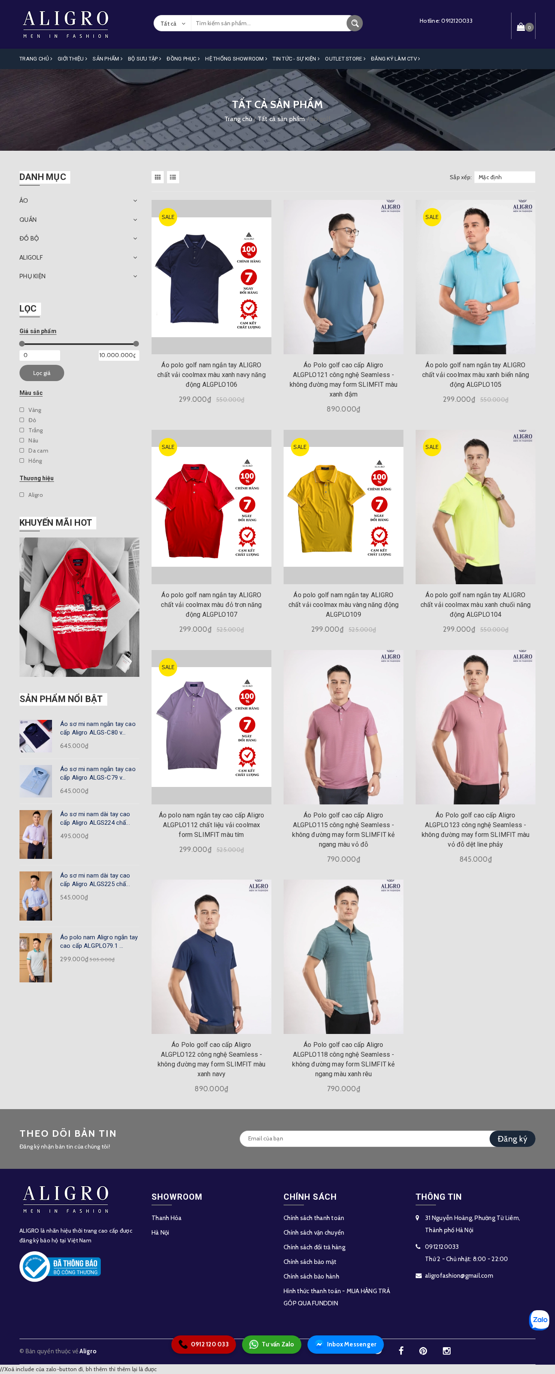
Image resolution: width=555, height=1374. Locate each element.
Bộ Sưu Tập (143, 59)
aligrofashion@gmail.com (459, 1275)
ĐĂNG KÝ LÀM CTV (394, 59)
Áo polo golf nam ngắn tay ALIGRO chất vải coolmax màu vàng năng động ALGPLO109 (343, 604)
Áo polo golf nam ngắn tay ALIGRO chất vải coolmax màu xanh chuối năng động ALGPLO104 (476, 604)
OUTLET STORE (344, 59)
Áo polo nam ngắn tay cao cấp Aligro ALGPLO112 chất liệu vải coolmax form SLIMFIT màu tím (211, 825)
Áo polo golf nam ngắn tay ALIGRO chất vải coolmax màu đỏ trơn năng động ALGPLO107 (211, 604)
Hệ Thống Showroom (235, 59)
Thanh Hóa (167, 1218)
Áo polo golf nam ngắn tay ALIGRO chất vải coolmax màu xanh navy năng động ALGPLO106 (211, 374)
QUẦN (28, 219)
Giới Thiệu (71, 59)
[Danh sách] (174, 177)
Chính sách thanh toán (314, 1218)
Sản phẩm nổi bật (61, 699)
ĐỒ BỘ (29, 238)
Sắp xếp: (461, 177)
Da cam (37, 450)
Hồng (34, 460)
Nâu (32, 440)
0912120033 (457, 20)
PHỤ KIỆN (33, 276)
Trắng (35, 430)
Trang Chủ (35, 59)
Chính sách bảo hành (311, 1276)
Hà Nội (160, 1232)
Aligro (35, 494)
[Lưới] (158, 177)
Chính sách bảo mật (310, 1262)
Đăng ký (512, 1139)
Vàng (34, 410)
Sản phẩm (106, 59)
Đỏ (31, 420)
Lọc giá (41, 373)
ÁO (24, 200)
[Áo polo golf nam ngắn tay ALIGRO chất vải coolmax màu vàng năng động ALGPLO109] (343, 507)
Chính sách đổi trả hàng (314, 1247)
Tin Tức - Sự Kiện (295, 59)
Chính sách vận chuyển (314, 1232)
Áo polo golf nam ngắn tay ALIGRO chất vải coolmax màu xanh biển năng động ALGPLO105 (475, 374)
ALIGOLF (31, 257)
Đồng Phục (182, 59)
